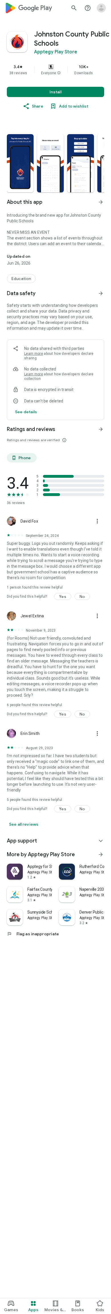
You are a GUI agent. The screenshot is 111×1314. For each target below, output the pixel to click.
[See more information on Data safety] (101, 293)
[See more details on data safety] (26, 412)
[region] (55, 69)
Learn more (33, 354)
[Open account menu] (101, 8)
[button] (59, 73)
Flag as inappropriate (33, 933)
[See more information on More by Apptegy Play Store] (101, 854)
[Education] (21, 278)
